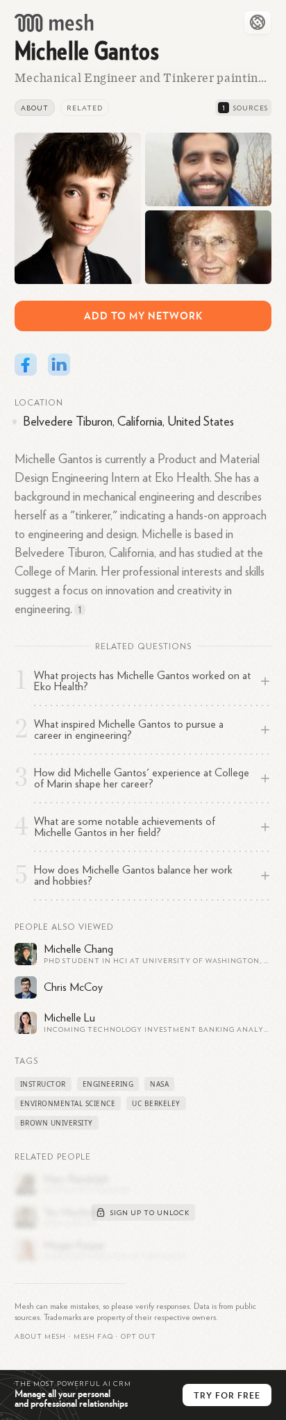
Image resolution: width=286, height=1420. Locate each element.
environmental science (68, 1103)
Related (85, 108)
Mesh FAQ (93, 1336)
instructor (43, 1084)
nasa (159, 1084)
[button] (93, 1336)
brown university (56, 1123)
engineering (108, 1084)
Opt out (138, 1336)
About (35, 108)
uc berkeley (156, 1103)
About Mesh (40, 1336)
